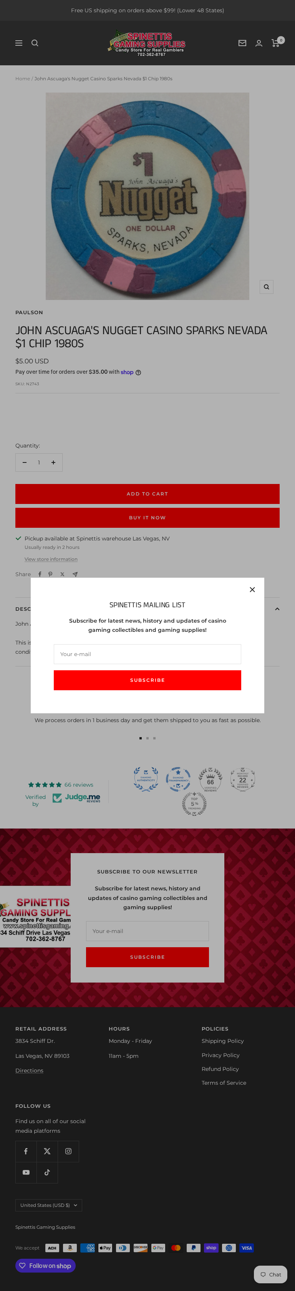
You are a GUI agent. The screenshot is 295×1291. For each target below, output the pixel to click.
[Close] (252, 589)
